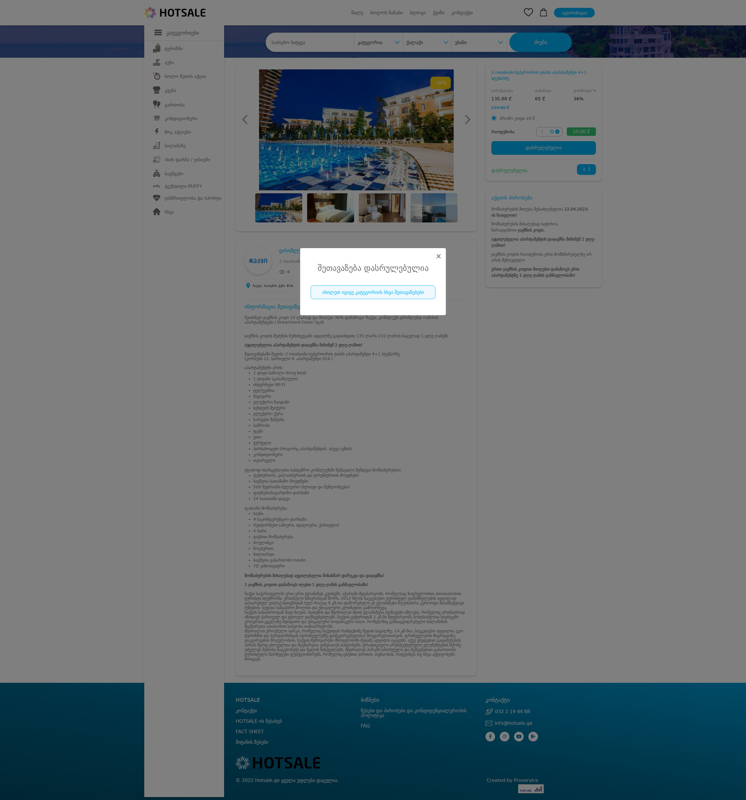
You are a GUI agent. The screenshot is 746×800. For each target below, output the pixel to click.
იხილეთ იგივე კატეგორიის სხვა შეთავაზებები (373, 292)
